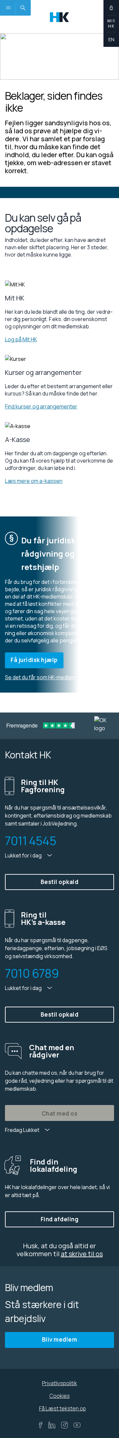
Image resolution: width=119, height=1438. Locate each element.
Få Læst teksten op (62, 1408)
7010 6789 (32, 973)
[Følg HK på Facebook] (40, 1425)
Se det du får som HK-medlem (40, 677)
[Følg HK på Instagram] (64, 1425)
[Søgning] (23, 8)
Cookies (60, 1395)
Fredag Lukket (22, 1130)
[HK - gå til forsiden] (59, 16)
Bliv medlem (59, 1339)
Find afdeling (60, 1219)
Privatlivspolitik (59, 1383)
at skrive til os (82, 1253)
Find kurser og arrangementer (41, 406)
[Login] (111, 8)
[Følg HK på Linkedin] (51, 1425)
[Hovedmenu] (8, 8)
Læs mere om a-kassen (33, 481)
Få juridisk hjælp (34, 660)
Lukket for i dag (24, 855)
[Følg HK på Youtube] (77, 1425)
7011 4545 (30, 841)
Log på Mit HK (21, 339)
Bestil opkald (60, 882)
